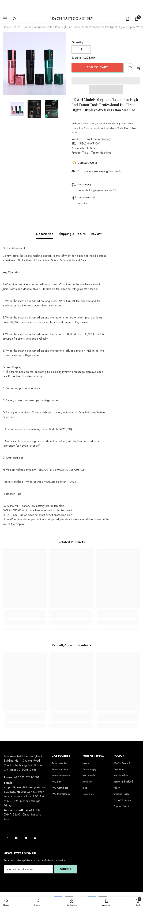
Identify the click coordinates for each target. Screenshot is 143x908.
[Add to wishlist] (130, 67)
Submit (66, 869)
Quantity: (78, 42)
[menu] (5, 19)
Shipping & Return (72, 234)
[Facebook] (7, 838)
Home (6, 27)
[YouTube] (35, 838)
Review (96, 234)
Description (44, 234)
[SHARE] (137, 68)
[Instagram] (16, 838)
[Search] (15, 19)
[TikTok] (25, 838)
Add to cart (97, 67)
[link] (25, 616)
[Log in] (128, 19)
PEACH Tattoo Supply (97, 139)
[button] (106, 89)
